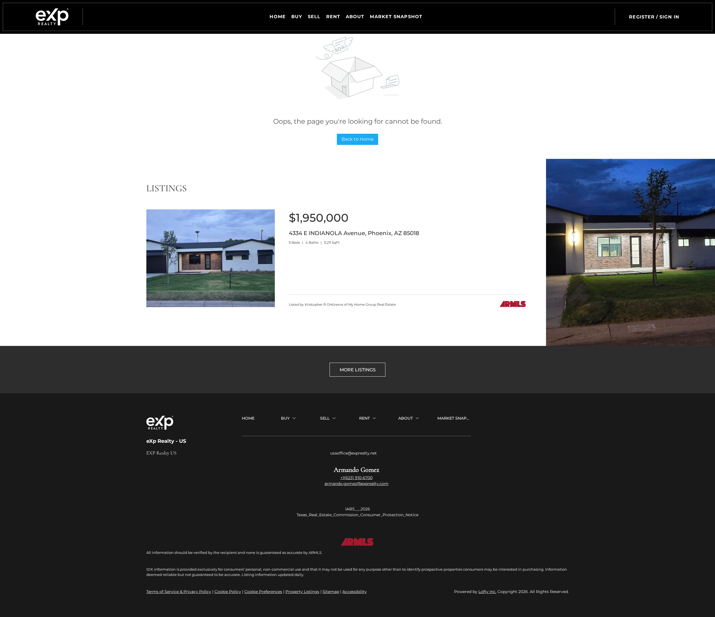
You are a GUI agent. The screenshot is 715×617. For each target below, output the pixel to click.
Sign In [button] (669, 17)
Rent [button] (333, 16)
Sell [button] (314, 16)
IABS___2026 (357, 508)
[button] (52, 16)
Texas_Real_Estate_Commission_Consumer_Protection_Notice (357, 514)
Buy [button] (296, 16)
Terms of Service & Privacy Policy (178, 591)
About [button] (355, 16)
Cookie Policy (227, 591)
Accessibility (354, 591)
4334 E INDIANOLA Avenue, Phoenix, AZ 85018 (354, 233)
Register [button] (642, 17)
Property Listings (302, 591)
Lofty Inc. (487, 591)
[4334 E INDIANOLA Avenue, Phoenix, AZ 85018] (210, 305)
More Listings (358, 369)
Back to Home (358, 139)
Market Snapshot (396, 16)
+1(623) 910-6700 (356, 477)
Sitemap (331, 591)
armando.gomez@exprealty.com (357, 483)
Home (277, 16)
